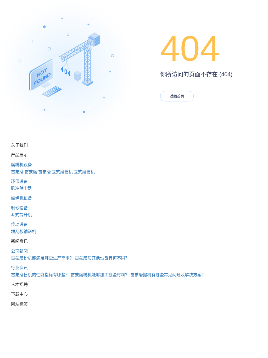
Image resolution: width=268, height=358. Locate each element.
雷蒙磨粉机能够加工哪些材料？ (100, 275)
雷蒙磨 (17, 172)
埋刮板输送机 (23, 231)
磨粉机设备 (21, 164)
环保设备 (19, 181)
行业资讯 (19, 267)
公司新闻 (19, 251)
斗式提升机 (21, 215)
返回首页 (177, 96)
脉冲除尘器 (21, 188)
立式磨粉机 (62, 172)
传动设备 (19, 224)
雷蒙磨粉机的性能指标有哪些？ (40, 275)
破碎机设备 (21, 198)
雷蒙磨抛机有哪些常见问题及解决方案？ (168, 275)
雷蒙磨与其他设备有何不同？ (102, 258)
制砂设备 (19, 208)
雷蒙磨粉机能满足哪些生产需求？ (42, 258)
